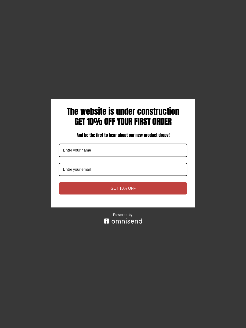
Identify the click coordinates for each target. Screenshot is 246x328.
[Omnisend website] (123, 218)
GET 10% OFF (123, 188)
